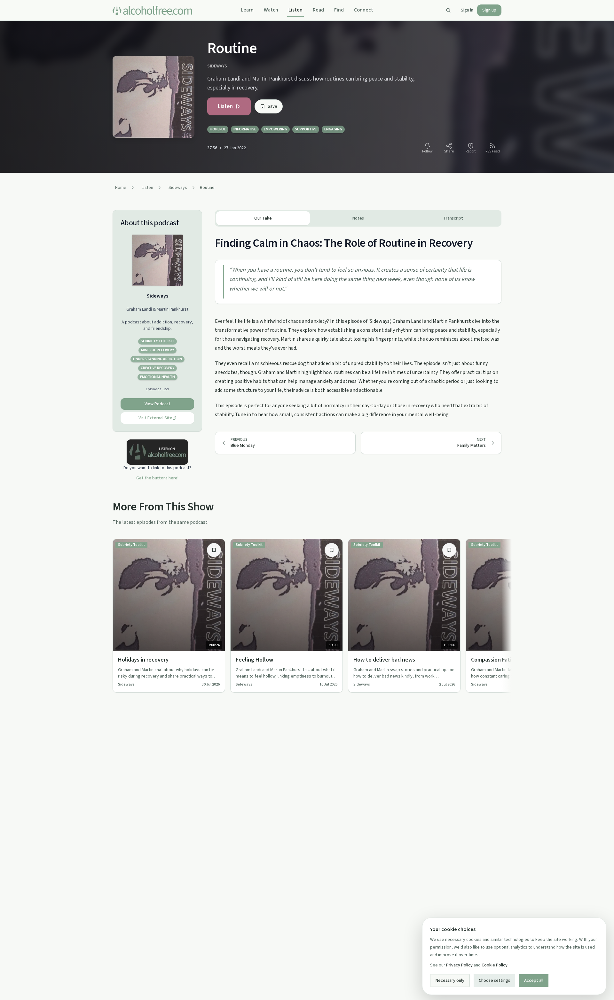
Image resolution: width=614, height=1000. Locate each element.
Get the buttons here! (157, 478)
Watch (271, 9)
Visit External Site (155, 418)
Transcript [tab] (453, 218)
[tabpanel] (358, 323)
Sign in (467, 10)
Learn (247, 9)
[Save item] (214, 550)
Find (339, 9)
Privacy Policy (459, 965)
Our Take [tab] (263, 218)
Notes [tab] (358, 218)
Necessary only (450, 980)
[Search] (448, 10)
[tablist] (358, 218)
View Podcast (157, 404)
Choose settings (494, 980)
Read (318, 9)
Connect (363, 9)
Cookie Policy (495, 965)
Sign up (489, 10)
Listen (295, 9)
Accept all (533, 980)
